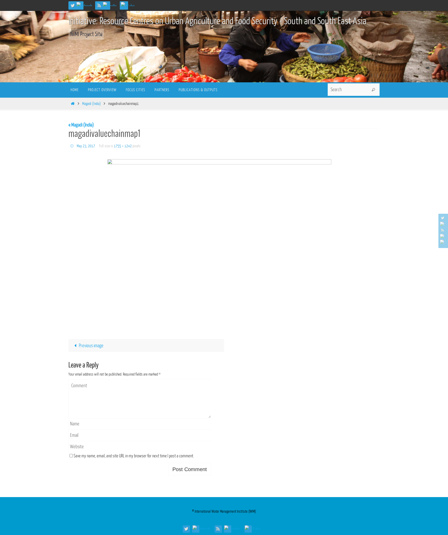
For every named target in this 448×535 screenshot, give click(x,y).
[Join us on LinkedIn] (111, 4)
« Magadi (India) (81, 125)
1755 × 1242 (123, 146)
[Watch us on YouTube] (129, 4)
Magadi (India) (91, 104)
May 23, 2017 (86, 146)
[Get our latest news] (99, 5)
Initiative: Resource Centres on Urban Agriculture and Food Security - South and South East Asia (217, 21)
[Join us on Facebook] (86, 4)
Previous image (91, 345)
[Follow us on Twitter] (72, 5)
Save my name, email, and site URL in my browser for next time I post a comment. (134, 455)
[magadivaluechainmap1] (224, 242)
